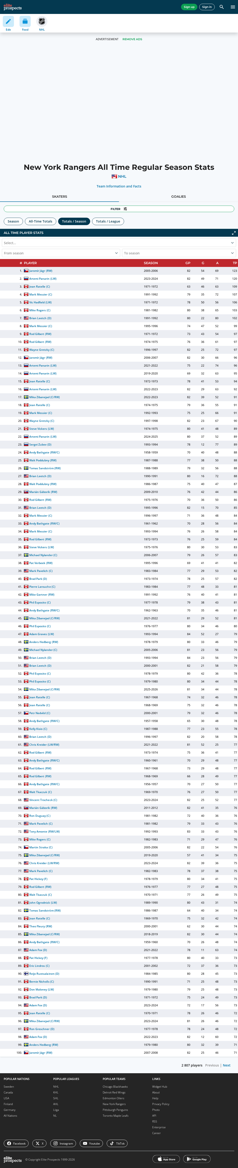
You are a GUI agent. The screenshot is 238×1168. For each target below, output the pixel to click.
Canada (8, 1092)
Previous (212, 1065)
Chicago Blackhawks (115, 1087)
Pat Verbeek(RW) (40, 563)
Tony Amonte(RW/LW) (44, 831)
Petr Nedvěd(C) (39, 713)
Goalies (178, 196)
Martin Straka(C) (40, 847)
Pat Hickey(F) (38, 879)
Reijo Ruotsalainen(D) (44, 974)
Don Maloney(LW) (41, 989)
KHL (55, 1092)
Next (227, 1065)
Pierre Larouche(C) (42, 587)
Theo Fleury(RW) (40, 926)
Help (155, 1098)
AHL (55, 1104)
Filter (115, 209)
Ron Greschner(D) (41, 1029)
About (156, 1092)
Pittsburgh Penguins (115, 1110)
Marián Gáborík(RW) (43, 492)
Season (13, 221)
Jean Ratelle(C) (39, 287)
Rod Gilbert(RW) (40, 334)
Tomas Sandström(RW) (44, 468)
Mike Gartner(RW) (41, 595)
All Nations (10, 1116)
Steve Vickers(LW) (41, 429)
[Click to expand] (234, 233)
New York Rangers (114, 1104)
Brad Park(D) (38, 579)
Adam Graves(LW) (41, 634)
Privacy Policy (160, 1104)
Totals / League (108, 221)
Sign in (207, 7)
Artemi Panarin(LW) (42, 279)
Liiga (56, 1110)
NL (55, 1116)
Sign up (189, 7)
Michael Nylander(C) (43, 555)
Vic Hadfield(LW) (40, 302)
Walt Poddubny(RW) (42, 460)
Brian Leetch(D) (40, 318)
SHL (55, 1098)
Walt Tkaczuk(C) (40, 792)
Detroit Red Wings (114, 1092)
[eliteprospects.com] (13, 7)
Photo (156, 1110)
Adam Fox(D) (38, 950)
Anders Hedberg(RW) (43, 642)
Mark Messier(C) (40, 294)
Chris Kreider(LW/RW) (44, 745)
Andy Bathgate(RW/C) (44, 452)
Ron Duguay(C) (39, 816)
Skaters (59, 196)
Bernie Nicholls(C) (41, 982)
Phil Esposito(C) (39, 602)
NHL (122, 176)
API (154, 1116)
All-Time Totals (40, 221)
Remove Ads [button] (132, 39)
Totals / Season (74, 221)
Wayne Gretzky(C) (41, 350)
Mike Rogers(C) (39, 310)
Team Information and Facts (119, 186)
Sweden (9, 1087)
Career (156, 1133)
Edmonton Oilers (113, 1098)
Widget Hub (159, 1087)
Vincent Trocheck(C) (43, 800)
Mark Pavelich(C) (40, 571)
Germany (10, 1110)
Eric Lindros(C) (39, 966)
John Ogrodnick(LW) (43, 903)
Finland (8, 1104)
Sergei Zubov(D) (40, 444)
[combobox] (4, 253)
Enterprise (159, 1127)
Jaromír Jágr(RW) (40, 271)
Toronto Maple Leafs (116, 1116)
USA (6, 1098)
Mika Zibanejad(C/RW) (44, 397)
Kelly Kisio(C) (38, 729)
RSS (154, 1121)
